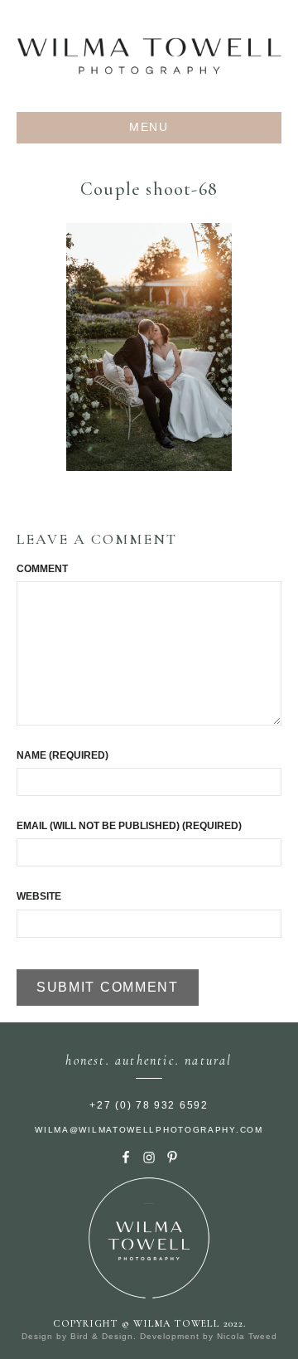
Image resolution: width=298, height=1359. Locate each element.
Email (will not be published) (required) (129, 826)
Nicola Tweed (247, 1336)
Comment (42, 569)
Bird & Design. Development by (143, 1336)
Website (39, 896)
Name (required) (62, 755)
